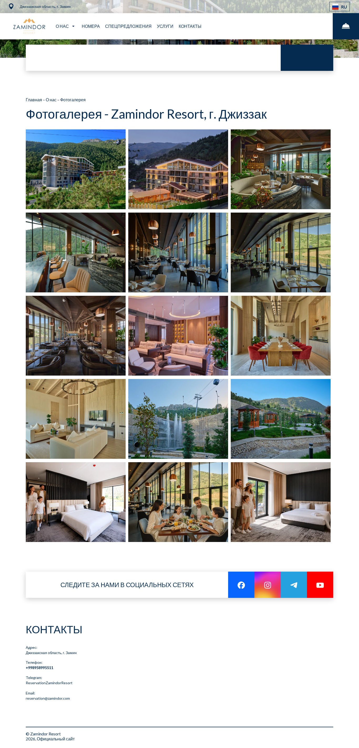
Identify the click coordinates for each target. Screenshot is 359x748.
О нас (51, 99)
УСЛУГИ (165, 26)
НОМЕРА (91, 26)
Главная (34, 99)
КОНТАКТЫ (190, 26)
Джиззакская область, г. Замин (51, 652)
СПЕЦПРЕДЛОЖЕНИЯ (128, 26)
